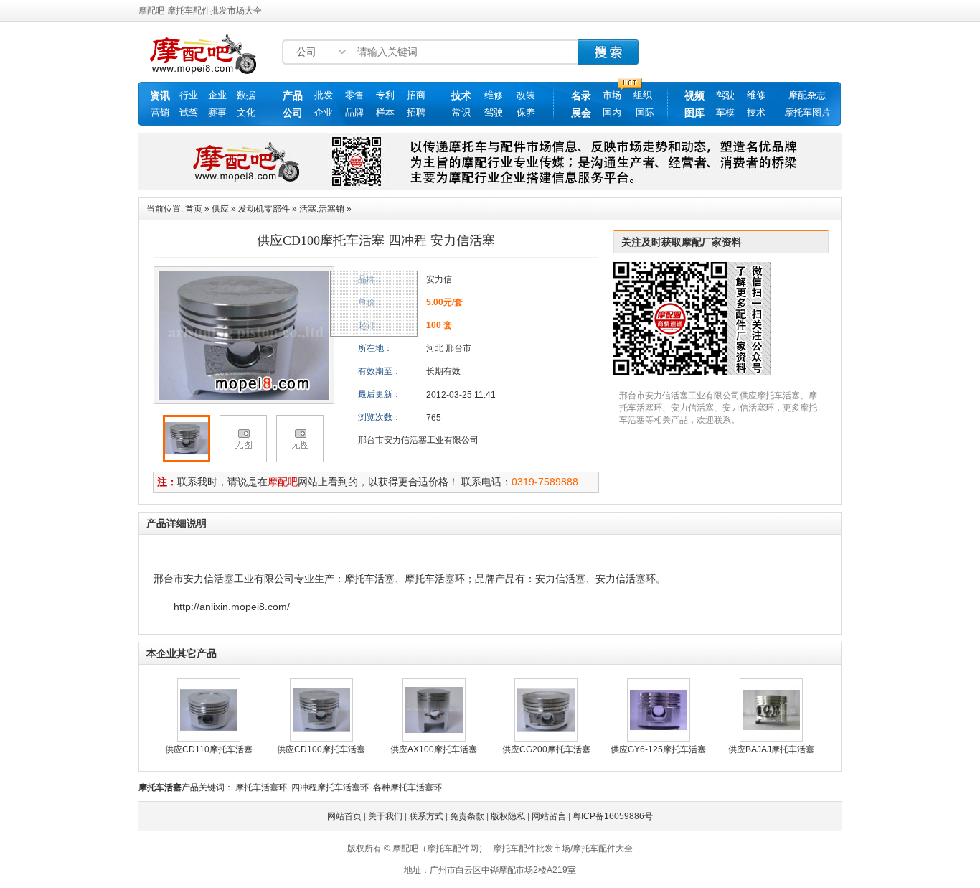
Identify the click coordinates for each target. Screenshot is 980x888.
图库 (694, 112)
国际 (645, 112)
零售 (354, 95)
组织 (642, 95)
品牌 (354, 112)
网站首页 (344, 816)
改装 (526, 95)
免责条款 (467, 816)
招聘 (416, 112)
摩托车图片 (807, 112)
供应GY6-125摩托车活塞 (658, 749)
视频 (694, 95)
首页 (193, 209)
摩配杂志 (807, 95)
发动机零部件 (264, 209)
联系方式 (426, 816)
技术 (461, 95)
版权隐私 (508, 816)
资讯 (160, 95)
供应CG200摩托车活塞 (546, 749)
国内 (612, 112)
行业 (188, 95)
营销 (160, 112)
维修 (493, 95)
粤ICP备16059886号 (613, 816)
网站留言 (549, 816)
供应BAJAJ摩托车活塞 (771, 749)
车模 (725, 112)
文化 (246, 112)
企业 (217, 95)
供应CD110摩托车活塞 (209, 749)
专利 (385, 95)
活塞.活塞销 (321, 209)
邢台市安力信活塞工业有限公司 (418, 440)
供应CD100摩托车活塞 (321, 749)
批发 (323, 95)
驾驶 (493, 112)
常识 (461, 112)
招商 (416, 95)
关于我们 (385, 816)
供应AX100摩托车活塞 (433, 749)
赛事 (217, 112)
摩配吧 (283, 481)
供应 (220, 209)
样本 (385, 112)
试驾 (188, 112)
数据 (246, 95)
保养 (526, 112)
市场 (612, 95)
